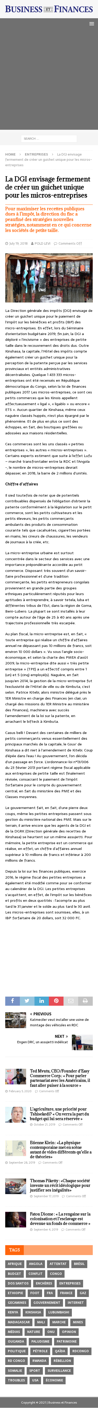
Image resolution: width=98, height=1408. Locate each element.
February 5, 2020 (20, 1091)
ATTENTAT (58, 1264)
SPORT (34, 1370)
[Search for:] (49, 138)
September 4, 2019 (46, 1229)
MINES (78, 1322)
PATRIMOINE (67, 1341)
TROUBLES (16, 1380)
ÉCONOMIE (54, 1380)
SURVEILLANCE (59, 1370)
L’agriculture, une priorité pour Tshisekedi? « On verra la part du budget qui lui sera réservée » (59, 1114)
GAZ (83, 1293)
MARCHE (59, 1322)
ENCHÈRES (44, 1283)
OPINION (69, 1332)
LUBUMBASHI (58, 1312)
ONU (51, 1332)
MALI (41, 1322)
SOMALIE (15, 1370)
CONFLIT (35, 1273)
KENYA (13, 1312)
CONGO (56, 1273)
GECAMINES (17, 1302)
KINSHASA (33, 1312)
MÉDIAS (14, 1332)
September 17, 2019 (46, 1196)
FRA (50, 1293)
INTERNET (76, 1302)
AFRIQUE (15, 1264)
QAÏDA (60, 1351)
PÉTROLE (40, 1351)
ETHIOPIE (15, 1293)
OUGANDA (16, 1341)
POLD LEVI (42, 243)
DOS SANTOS (18, 1283)
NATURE (33, 1332)
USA (35, 1380)
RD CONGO (16, 1360)
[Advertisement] (49, 81)
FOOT (34, 1293)
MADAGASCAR (19, 1322)
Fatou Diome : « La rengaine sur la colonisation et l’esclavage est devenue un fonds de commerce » (60, 1219)
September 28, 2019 (22, 1162)
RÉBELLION (62, 1360)
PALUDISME (40, 1341)
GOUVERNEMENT (46, 1302)
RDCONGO (80, 1351)
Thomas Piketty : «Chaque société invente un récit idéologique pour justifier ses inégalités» (60, 1185)
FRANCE (66, 1293)
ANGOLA (35, 1264)
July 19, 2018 (18, 243)
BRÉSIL (79, 1264)
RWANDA (39, 1360)
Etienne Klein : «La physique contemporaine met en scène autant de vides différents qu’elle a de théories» (60, 1149)
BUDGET (14, 1273)
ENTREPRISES (69, 1283)
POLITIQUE (17, 1351)
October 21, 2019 (44, 1124)
